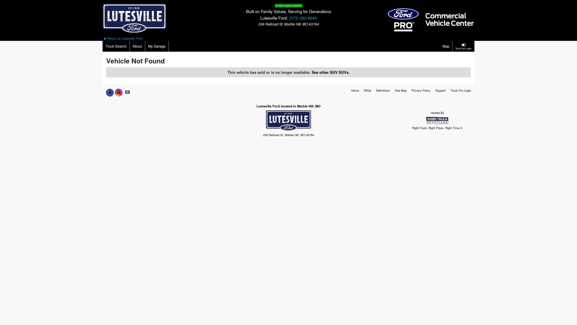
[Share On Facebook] (110, 92)
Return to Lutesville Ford (124, 38)
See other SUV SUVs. (331, 72)
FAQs (367, 90)
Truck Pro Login (461, 90)
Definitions (383, 90)
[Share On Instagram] (119, 92)
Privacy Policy (421, 90)
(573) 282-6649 (303, 18)
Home (355, 90)
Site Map (401, 90)
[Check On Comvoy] (127, 92)
